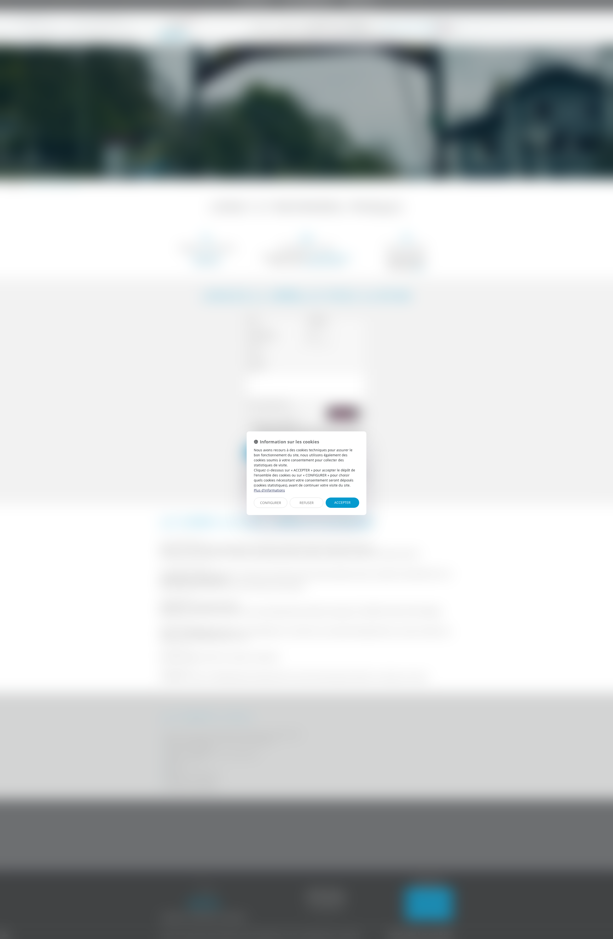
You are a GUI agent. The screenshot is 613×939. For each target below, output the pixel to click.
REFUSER (307, 502)
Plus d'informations (269, 490)
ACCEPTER (342, 502)
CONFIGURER (270, 502)
